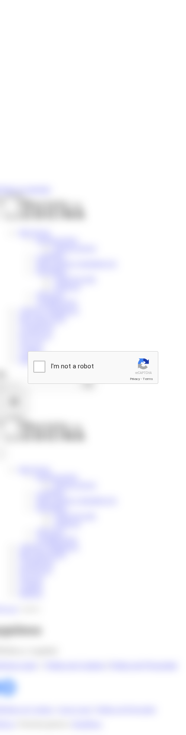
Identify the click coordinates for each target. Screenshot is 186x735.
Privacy (135, 379)
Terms (148, 379)
